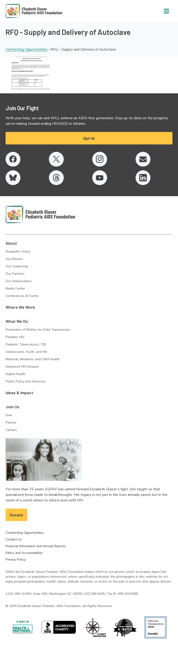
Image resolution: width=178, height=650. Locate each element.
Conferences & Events (22, 296)
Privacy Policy (16, 559)
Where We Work (20, 307)
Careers (11, 430)
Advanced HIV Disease (22, 366)
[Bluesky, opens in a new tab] (13, 177)
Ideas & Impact (19, 392)
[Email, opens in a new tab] (143, 159)
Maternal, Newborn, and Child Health (33, 359)
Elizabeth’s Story (18, 251)
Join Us (12, 406)
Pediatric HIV (15, 337)
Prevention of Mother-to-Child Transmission (38, 329)
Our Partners (15, 274)
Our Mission (14, 259)
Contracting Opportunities (27, 49)
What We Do (17, 321)
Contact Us (14, 539)
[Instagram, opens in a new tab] (99, 159)
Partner (11, 422)
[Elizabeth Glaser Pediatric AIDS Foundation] (40, 214)
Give (9, 415)
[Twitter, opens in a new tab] (56, 159)
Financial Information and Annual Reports (36, 546)
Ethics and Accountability (24, 553)
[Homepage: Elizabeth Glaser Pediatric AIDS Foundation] (22, 11)
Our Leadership (17, 266)
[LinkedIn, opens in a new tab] (143, 177)
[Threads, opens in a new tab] (56, 177)
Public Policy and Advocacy (26, 381)
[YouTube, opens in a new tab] (99, 177)
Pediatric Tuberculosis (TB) (26, 344)
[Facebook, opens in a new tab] (13, 159)
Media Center (15, 288)
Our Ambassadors (19, 281)
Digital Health (15, 374)
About (11, 243)
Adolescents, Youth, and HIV (27, 352)
